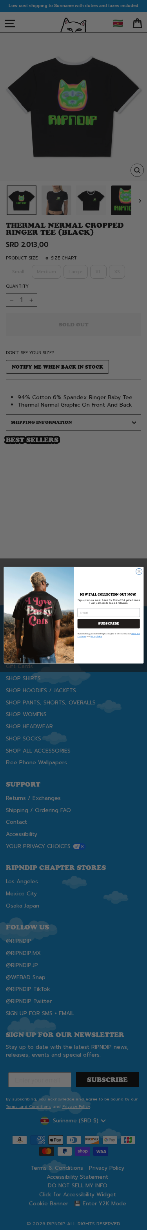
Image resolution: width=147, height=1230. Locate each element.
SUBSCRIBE (108, 623)
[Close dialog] (139, 571)
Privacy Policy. (96, 637)
